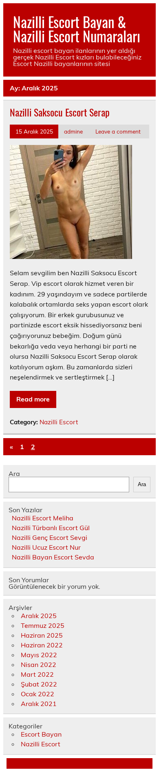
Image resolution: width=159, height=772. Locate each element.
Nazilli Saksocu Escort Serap (60, 112)
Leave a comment (118, 131)
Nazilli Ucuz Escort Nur (46, 547)
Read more (33, 399)
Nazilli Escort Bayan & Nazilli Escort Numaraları (76, 28)
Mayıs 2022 (39, 655)
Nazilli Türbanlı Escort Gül (51, 528)
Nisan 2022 (38, 664)
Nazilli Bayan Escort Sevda (53, 557)
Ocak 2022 (37, 694)
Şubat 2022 (39, 684)
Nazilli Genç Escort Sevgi (49, 537)
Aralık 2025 (39, 616)
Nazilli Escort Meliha (42, 518)
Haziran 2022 (42, 645)
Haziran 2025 (42, 635)
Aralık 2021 (39, 704)
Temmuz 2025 (42, 625)
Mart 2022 (37, 674)
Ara (14, 473)
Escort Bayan (41, 734)
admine (73, 131)
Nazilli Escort (59, 422)
